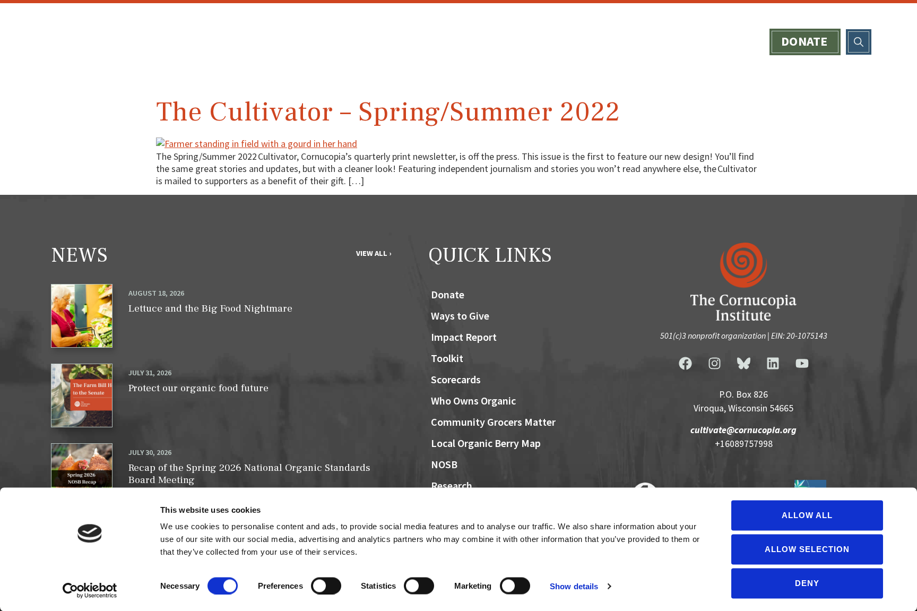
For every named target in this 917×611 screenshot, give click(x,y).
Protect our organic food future (198, 388)
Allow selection (807, 549)
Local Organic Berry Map (486, 443)
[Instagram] (714, 363)
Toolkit (447, 358)
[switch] (326, 585)
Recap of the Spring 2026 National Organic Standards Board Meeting (249, 473)
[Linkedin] (772, 363)
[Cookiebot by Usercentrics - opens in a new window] (90, 590)
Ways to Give (658, 41)
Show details (574, 585)
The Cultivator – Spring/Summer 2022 (388, 112)
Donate (804, 41)
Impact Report (464, 336)
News (737, 41)
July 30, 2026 (149, 452)
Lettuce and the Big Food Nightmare (210, 308)
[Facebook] (685, 363)
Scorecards (415, 41)
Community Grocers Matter (493, 421)
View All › (373, 253)
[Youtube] (802, 363)
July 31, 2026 (149, 372)
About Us (325, 41)
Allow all (807, 515)
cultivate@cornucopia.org (743, 430)
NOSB (444, 464)
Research (451, 485)
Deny (807, 583)
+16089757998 (744, 444)
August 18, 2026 (156, 293)
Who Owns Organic (535, 41)
